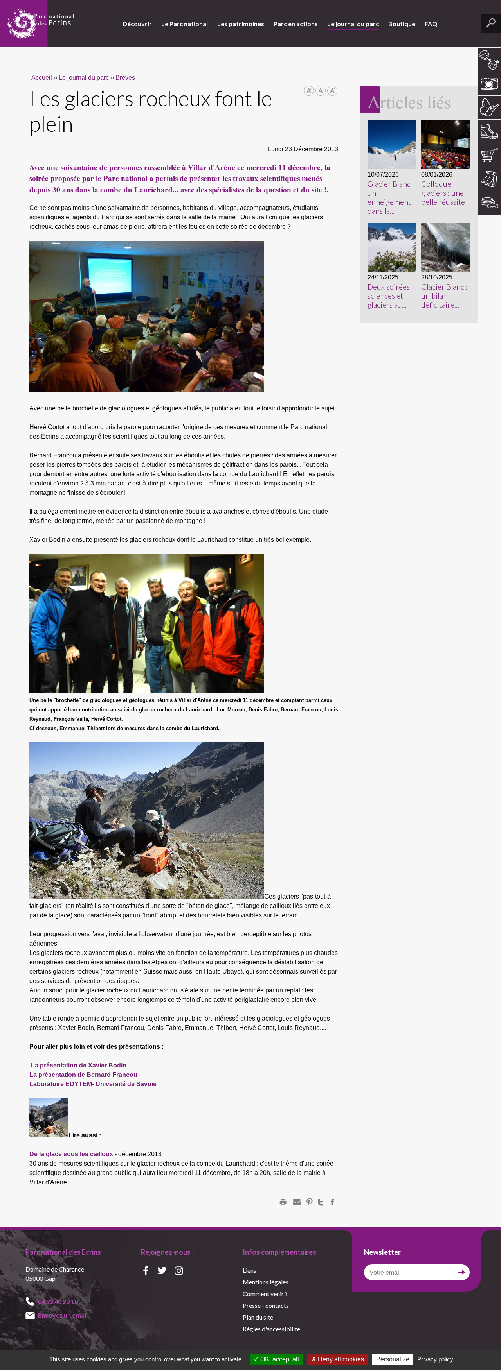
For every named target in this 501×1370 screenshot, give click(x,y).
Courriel (297, 1202)
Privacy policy (435, 1359)
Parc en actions (296, 23)
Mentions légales (265, 1282)
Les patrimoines (240, 23)
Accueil (41, 77)
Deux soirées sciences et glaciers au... (389, 295)
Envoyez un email (63, 1315)
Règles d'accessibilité (271, 1328)
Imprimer (283, 1202)
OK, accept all (279, 1359)
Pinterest (310, 1202)
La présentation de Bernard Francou (83, 1074)
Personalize (392, 1359)
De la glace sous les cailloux (71, 1154)
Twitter (320, 1202)
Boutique (401, 23)
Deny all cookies (340, 1359)
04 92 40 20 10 (58, 1301)
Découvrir (137, 23)
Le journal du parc (353, 23)
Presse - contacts (266, 1305)
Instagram (179, 1271)
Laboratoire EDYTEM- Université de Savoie (93, 1084)
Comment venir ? (265, 1293)
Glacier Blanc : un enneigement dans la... (391, 197)
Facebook (332, 1202)
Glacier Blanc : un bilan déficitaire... (444, 295)
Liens (249, 1270)
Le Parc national (184, 23)
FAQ (431, 23)
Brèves (125, 77)
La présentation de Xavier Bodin (78, 1065)
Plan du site (258, 1317)
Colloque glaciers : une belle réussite (443, 192)
